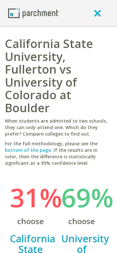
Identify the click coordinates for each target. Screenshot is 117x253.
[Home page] (33, 13)
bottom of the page (28, 150)
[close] (97, 13)
